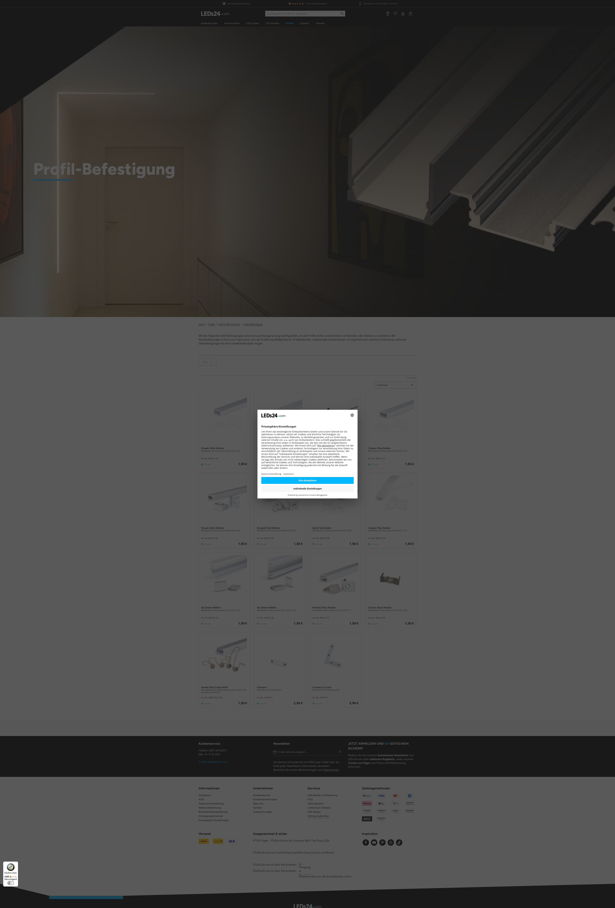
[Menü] (16, 863)
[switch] (11, 883)
